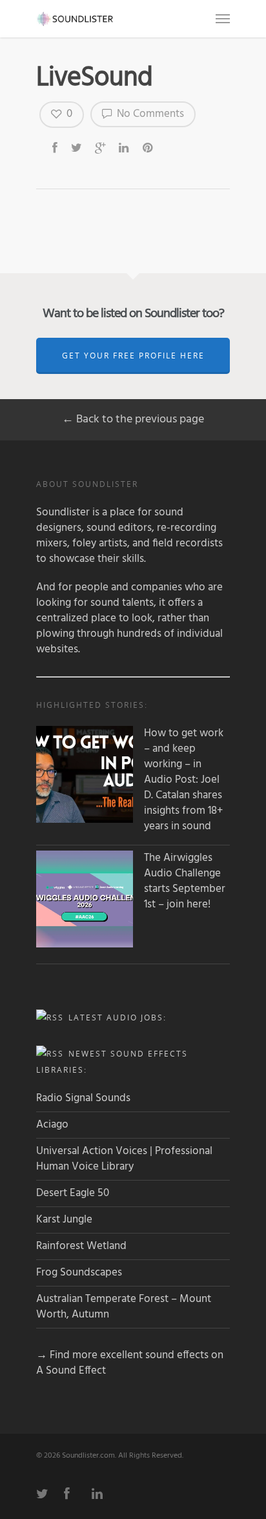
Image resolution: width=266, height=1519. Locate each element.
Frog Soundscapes (79, 1272)
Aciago (52, 1124)
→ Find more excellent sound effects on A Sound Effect (129, 1363)
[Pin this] (149, 147)
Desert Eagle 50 (72, 1193)
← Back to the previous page (133, 419)
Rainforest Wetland (81, 1246)
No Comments (149, 114)
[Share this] (55, 147)
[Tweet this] (77, 147)
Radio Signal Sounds (83, 1098)
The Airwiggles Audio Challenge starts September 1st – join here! (184, 882)
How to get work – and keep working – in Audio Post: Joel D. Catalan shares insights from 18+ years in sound (183, 780)
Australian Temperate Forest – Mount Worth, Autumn (123, 1306)
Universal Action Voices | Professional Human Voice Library (124, 1158)
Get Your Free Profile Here (133, 355)
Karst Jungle (64, 1219)
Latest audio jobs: (117, 1017)
